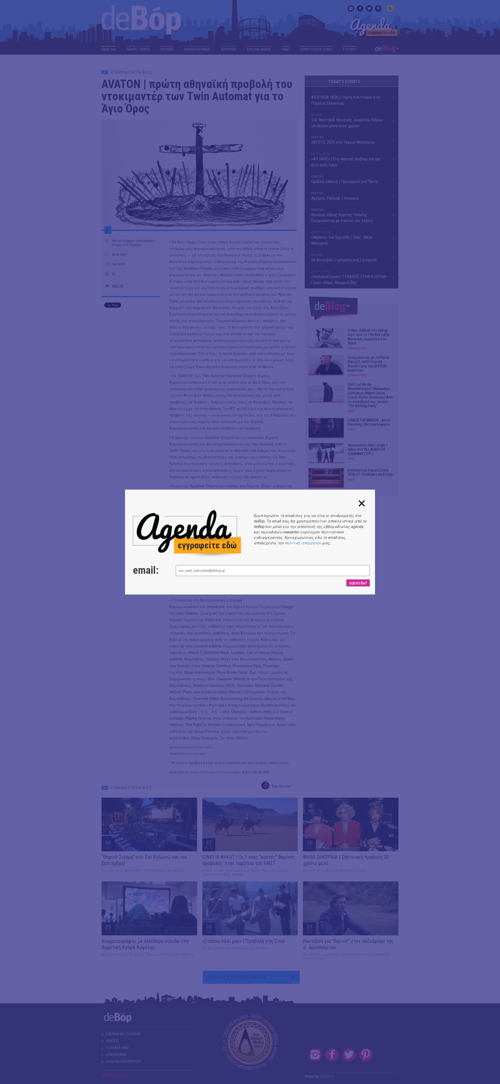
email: (146, 570)
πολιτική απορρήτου (303, 542)
